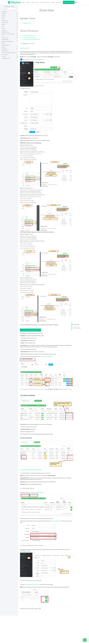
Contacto (52, 2)
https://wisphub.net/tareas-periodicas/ (36, 492)
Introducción (4, 11)
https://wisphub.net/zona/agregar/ (36, 59)
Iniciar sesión (59, 2)
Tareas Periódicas (77, 328)
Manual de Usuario (44, 2)
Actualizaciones (5, 50)
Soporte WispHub (5, 45)
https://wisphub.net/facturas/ (47, 356)
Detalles (28, 2)
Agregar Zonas (77, 327)
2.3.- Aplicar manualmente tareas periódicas (31, 39)
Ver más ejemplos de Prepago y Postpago (30, 330)
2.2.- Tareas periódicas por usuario (29, 37)
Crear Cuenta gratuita (69, 2)
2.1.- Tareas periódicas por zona (28, 35)
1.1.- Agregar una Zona (26, 23)
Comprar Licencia (35, 2)
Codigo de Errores (5, 32)
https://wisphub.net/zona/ (56, 520)
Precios (23, 2)
